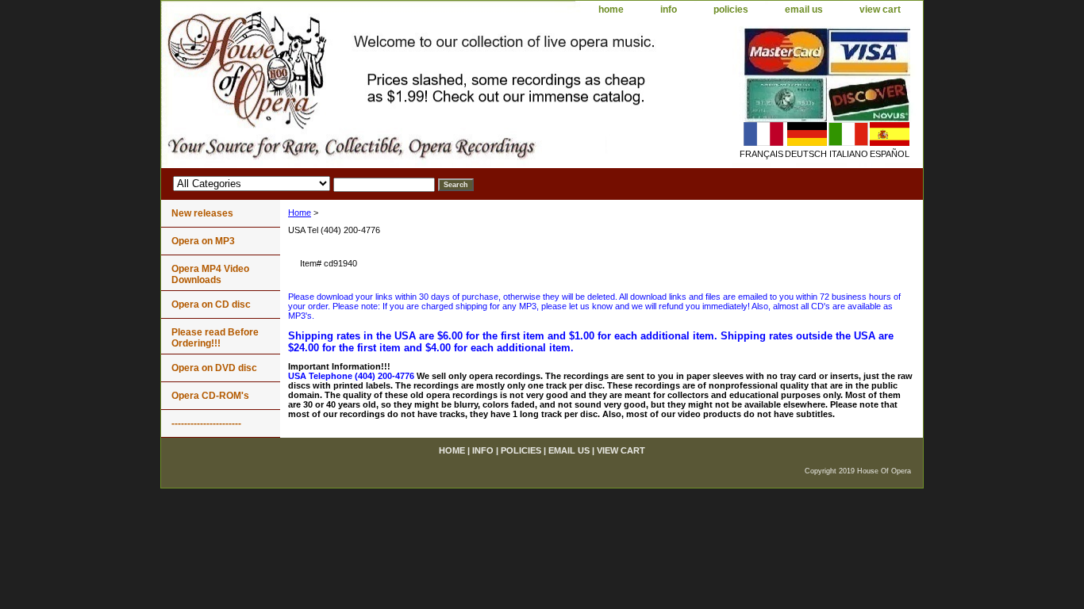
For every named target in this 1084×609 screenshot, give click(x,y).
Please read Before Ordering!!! (215, 338)
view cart (880, 9)
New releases (202, 213)
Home (299, 212)
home (611, 9)
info (668, 9)
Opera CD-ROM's (210, 395)
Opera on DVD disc (214, 367)
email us (804, 9)
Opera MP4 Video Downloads (210, 274)
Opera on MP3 (203, 241)
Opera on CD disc (211, 304)
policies (730, 9)
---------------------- (206, 423)
